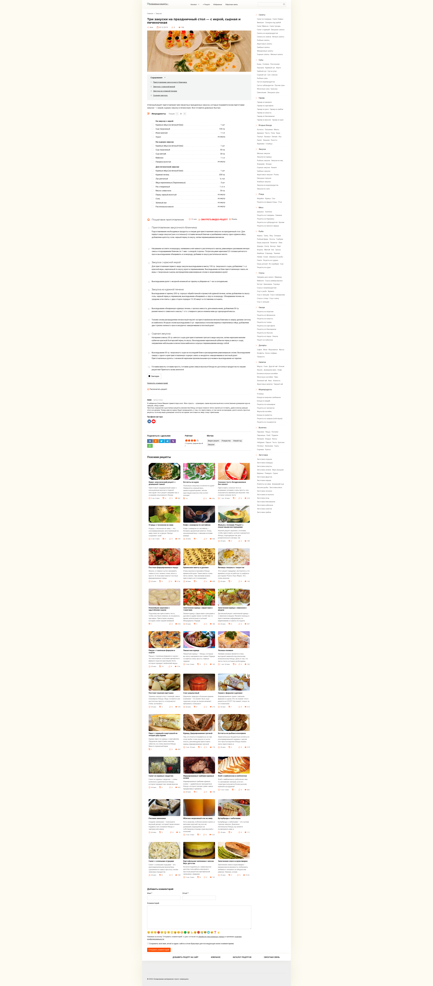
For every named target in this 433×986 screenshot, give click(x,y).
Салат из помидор (264, 19)
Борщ (259, 64)
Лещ (271, 236)
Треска (278, 250)
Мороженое (273, 350)
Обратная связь (231, 4)
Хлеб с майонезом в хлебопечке (232, 776)
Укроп (158, 137)
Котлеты (260, 130)
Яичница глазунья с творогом (231, 567)
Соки (266, 366)
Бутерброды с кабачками (229, 818)
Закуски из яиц (277, 160)
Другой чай (273, 366)
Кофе (280, 370)
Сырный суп (261, 75)
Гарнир (262, 98)
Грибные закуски (263, 171)
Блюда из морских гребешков (269, 397)
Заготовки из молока (265, 495)
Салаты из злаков (264, 37)
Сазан (265, 257)
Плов (273, 133)
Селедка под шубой (273, 23)
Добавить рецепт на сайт (185, 957)
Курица (268, 198)
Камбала (260, 253)
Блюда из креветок (264, 415)
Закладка (155, 376)
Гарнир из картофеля (265, 106)
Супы (261, 60)
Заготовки (263, 455)
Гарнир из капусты (264, 113)
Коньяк (281, 366)
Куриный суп (270, 68)
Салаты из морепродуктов (267, 33)
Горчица (276, 284)
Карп (279, 246)
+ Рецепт (206, 4)
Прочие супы (280, 85)
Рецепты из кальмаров (266, 404)
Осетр (266, 246)
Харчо (278, 68)
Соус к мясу (274, 298)
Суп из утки (272, 71)
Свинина (278, 215)
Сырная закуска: (160, 95)
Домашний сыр (278, 484)
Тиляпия (277, 253)
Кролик (281, 222)
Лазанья (267, 137)
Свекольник (261, 92)
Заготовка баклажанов (266, 502)
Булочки (281, 442)
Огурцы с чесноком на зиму (161, 525)
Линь (280, 243)
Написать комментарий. (157, 383)
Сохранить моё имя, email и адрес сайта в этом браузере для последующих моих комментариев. (191, 943)
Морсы (260, 366)
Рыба (261, 231)
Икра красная (162, 133)
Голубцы (269, 144)
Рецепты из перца (264, 336)
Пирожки (260, 432)
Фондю (269, 164)
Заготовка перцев (264, 480)
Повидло (268, 473)
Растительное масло (165, 206)
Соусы (261, 273)
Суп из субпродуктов (265, 85)
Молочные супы (263, 89)
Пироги (268, 442)
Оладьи (268, 439)
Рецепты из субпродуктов (267, 222)
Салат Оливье (278, 19)
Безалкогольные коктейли (267, 373)
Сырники (260, 450)
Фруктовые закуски (265, 175)
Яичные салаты (278, 37)
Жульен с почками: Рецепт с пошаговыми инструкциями (230, 526)
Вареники (260, 144)
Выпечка (262, 427)
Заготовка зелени (264, 470)
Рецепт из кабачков (265, 340)
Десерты (263, 345)
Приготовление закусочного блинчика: (170, 82)
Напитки (262, 362)
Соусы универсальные (274, 281)
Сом (281, 264)
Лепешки (260, 439)
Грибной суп (261, 71)
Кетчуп (259, 284)
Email (186, 893)
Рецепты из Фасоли (265, 333)
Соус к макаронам (277, 295)
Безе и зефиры (271, 353)
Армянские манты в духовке (196, 567)
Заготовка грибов (264, 512)
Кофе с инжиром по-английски (196, 525)
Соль (158, 198)
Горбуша (279, 239)
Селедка (277, 236)
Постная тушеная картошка (161, 693)
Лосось (272, 239)
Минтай (267, 250)
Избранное (217, 4)
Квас (270, 381)
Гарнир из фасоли (264, 120)
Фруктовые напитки (265, 384)
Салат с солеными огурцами (161, 861)
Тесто (274, 442)
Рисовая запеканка (157, 818)
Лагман (274, 137)
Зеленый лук (161, 203)
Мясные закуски (263, 153)
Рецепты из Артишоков (266, 315)
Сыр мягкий (161, 154)
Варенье (260, 473)
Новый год (237, 441)
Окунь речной (262, 264)
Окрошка (260, 68)
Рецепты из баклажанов (266, 329)
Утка (280, 202)
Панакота (261, 357)
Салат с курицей (263, 30)
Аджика (271, 291)
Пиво (276, 377)
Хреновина (268, 284)
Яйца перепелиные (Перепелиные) (171, 182)
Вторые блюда (265, 125)
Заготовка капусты (264, 466)
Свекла (275, 336)
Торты (276, 446)
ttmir (149, 400)
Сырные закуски (263, 167)
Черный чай (278, 384)
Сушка (275, 473)
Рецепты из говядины (265, 215)
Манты (276, 130)
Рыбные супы (262, 78)
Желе (265, 350)
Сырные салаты (263, 54)
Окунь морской (263, 243)
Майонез (159, 158)
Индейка (260, 198)
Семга (259, 260)
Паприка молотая (163, 162)
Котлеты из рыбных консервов (232, 733)
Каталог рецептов (242, 957)
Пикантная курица (191, 650)
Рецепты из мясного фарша (268, 226)
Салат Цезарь (275, 26)
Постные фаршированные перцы (163, 567)
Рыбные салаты (263, 40)
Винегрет (260, 23)
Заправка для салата (265, 277)
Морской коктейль (264, 411)
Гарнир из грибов (276, 109)
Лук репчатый (162, 179)
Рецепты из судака (270, 260)
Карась (260, 236)
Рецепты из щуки (264, 267)
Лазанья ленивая (225, 650)
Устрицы (260, 394)
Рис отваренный (163, 187)
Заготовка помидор (265, 463)
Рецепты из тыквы (264, 322)
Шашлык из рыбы (276, 257)
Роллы (276, 175)
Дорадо (260, 246)
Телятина (268, 212)
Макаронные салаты (265, 51)
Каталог (194, 4)
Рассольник (275, 64)
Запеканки (269, 446)
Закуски (211, 445)
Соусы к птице (262, 298)
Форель (260, 250)
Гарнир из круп (277, 120)
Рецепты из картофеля (266, 326)
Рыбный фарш (262, 239)
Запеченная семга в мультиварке (233, 861)
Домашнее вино (270, 370)
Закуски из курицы (264, 157)
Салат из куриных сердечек (161, 776)
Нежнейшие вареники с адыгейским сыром (159, 609)
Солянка (266, 64)
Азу (280, 137)
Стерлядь (269, 253)
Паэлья (260, 137)
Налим (259, 257)
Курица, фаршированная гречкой (197, 733)
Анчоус (273, 246)
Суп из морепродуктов (266, 82)
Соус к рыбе (262, 291)
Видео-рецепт (213, 441)
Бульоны (274, 89)
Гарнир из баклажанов (266, 116)
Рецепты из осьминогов (266, 422)
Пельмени (269, 130)
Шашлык (260, 212)
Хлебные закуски (264, 182)
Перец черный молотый (166, 195)
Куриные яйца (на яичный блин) (169, 125)
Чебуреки (260, 442)
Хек (272, 250)
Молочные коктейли (265, 377)
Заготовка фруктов (264, 477)
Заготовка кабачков (265, 505)
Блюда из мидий (263, 401)
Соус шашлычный (191, 693)
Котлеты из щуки (191, 482)
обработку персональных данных (211, 937)
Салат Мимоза (262, 26)
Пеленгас (273, 243)
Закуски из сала (263, 189)
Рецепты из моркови (265, 312)
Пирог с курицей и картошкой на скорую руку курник (163, 734)
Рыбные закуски (263, 160)
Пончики (274, 432)
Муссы (281, 350)
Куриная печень (162, 174)
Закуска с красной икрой (164, 86)
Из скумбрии (274, 264)
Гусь (273, 198)
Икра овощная (278, 470)
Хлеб (268, 435)
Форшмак (261, 164)
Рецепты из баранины (265, 219)
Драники (260, 133)
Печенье (260, 446)
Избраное (215, 957)
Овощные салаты (277, 30)
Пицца (267, 432)
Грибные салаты (263, 47)
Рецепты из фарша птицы (267, 202)
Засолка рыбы (262, 487)
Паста (267, 133)
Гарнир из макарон (264, 102)
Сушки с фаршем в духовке (230, 693)
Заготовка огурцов (264, 459)
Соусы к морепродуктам (266, 288)
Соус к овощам (263, 295)
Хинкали (266, 140)
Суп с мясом (272, 75)
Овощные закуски (264, 178)
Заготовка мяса (275, 487)
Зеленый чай (262, 381)
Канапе (274, 167)
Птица (261, 194)
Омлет (259, 140)
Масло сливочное (163, 190)
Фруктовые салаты (264, 44)
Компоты (276, 381)
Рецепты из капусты (265, 319)
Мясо (261, 207)
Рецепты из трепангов (265, 408)
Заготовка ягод (263, 498)
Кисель (260, 370)
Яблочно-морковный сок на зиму (197, 818)
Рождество (226, 441)
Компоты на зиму (264, 484)
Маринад (278, 277)
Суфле (259, 350)
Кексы (274, 439)
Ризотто (274, 140)
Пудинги (275, 435)
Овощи (262, 307)
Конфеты (260, 353)
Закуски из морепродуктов (267, 185)
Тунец (266, 236)
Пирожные (261, 435)
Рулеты (268, 450)
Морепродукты (265, 389)
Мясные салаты (277, 54)
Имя (149, 893)
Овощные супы (273, 92)
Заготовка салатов (264, 509)
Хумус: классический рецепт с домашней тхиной (162, 483)
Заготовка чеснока (264, 491)
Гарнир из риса (263, 109)
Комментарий (153, 903)
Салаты (262, 15)
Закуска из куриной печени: (165, 91)
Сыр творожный (163, 129)
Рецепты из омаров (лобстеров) (269, 419)
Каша (278, 133)
